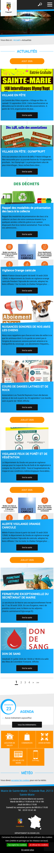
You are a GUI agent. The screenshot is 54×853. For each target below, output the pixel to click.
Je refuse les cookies (38, 844)
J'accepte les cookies (16, 844)
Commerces (27, 743)
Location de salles (9, 744)
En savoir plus (27, 849)
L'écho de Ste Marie (18, 761)
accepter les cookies (20, 780)
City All (35, 760)
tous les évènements (27, 724)
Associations (44, 743)
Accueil (16, 40)
